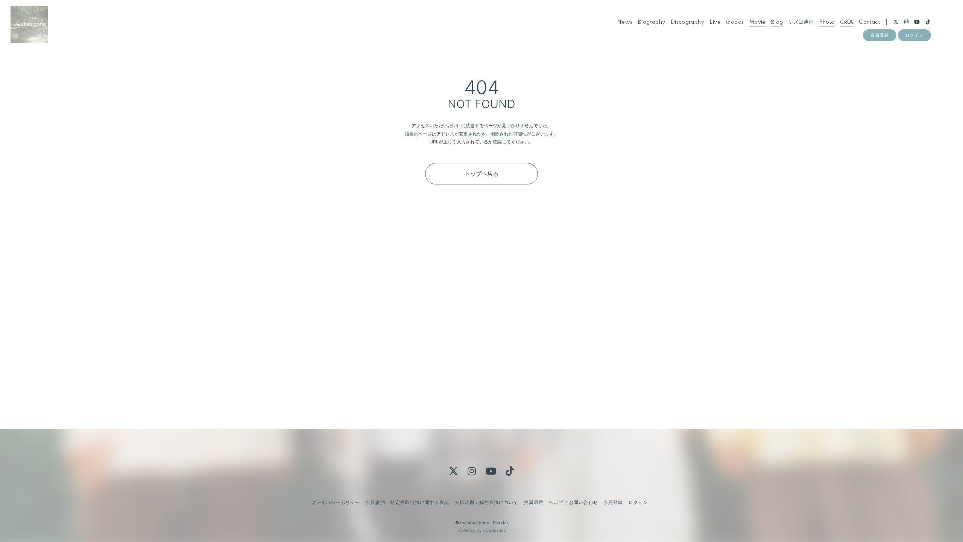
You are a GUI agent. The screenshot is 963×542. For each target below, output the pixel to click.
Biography (651, 22)
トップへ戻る (481, 173)
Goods (735, 22)
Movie (757, 22)
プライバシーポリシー (335, 502)
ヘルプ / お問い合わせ (573, 502)
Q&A (847, 22)
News (625, 22)
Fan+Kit (500, 522)
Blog (777, 22)
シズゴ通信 (801, 22)
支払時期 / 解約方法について (487, 502)
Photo (826, 22)
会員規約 (375, 502)
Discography (687, 22)
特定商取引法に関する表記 (419, 502)
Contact (869, 22)
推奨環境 (534, 502)
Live (715, 22)
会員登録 (879, 35)
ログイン (914, 35)
